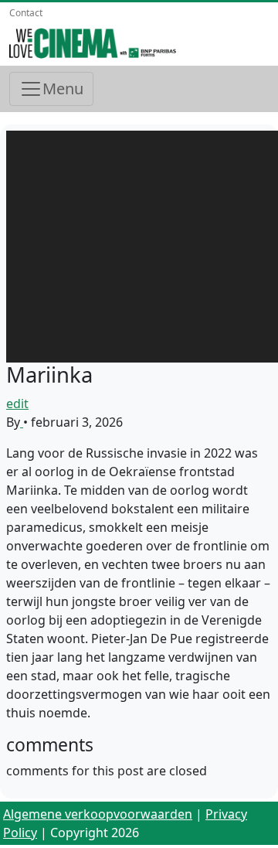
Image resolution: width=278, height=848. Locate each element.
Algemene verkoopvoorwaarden (97, 813)
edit (17, 403)
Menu (62, 88)
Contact (25, 12)
